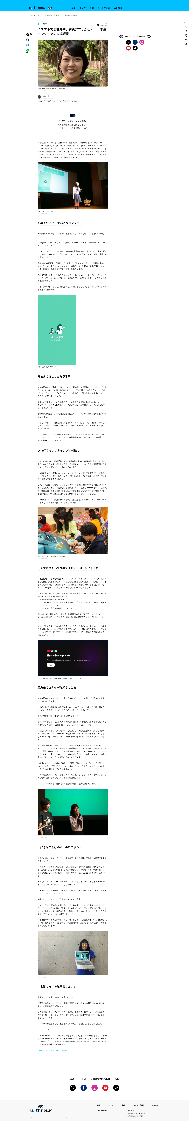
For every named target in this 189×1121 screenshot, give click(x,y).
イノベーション (57, 101)
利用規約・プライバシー (136, 1113)
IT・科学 (38, 15)
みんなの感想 (104, 25)
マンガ (83, 8)
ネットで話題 (104, 8)
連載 (92, 8)
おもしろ (66, 101)
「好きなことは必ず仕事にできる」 (73, 128)
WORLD (118, 8)
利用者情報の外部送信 (136, 1116)
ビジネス (47, 101)
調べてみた (75, 101)
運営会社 (131, 1110)
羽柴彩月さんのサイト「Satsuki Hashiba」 (53, 1050)
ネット (40, 101)
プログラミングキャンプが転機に (72, 121)
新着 (73, 8)
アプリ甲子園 (77, 678)
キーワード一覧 (102, 1110)
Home (32, 15)
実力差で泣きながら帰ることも (71, 125)
